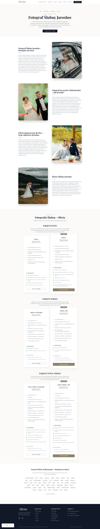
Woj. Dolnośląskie (54, 515)
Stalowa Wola (73, 487)
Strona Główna (38, 511)
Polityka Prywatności (73, 526)
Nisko (62, 482)
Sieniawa (58, 487)
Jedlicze (62, 480)
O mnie (37, 518)
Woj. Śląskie (53, 513)
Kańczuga (66, 480)
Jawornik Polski (55, 480)
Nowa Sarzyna (73, 482)
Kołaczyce (26, 482)
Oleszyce (28, 485)
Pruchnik (37, 485)
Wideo (37, 515)
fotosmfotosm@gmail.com (74, 511)
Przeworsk (53, 485)
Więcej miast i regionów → (55, 520)
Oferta (37, 516)
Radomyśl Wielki (59, 485)
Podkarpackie (53, 11)
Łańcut (49, 482)
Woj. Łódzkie (53, 518)
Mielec (54, 482)
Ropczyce (71, 485)
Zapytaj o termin (77, 2)
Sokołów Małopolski (65, 487)
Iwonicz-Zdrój (45, 480)
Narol (58, 482)
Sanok (44, 487)
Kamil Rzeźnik (45, 526)
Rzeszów (39, 487)
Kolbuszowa (72, 480)
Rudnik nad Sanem (28, 487)
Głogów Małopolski (37, 480)
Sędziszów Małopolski (51, 487)
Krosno (31, 482)
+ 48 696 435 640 (72, 513)
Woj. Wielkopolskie (54, 516)
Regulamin (80, 526)
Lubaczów (44, 482)
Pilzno (33, 485)
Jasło (50, 480)
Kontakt (37, 520)
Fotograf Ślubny (46, 11)
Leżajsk (39, 482)
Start (41, 11)
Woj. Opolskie (53, 511)
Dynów (31, 480)
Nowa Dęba (67, 482)
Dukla (26, 480)
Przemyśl (47, 485)
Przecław (42, 485)
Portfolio (37, 513)
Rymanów (34, 487)
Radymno (66, 485)
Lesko (35, 482)
